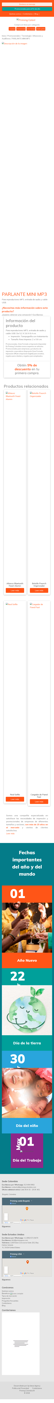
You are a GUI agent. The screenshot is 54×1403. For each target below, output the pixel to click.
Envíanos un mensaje (27, 4)
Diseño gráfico (41, 29)
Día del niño (27, 1125)
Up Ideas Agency (33, 1386)
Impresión (12, 29)
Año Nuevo (27, 960)
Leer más (15, 590)
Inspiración (6, 1298)
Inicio (4, 36)
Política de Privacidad (20, 1388)
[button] (5, 1027)
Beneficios (6, 1293)
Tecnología (26, 36)
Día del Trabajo (27, 1160)
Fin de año (27, 9)
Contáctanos (28, 14)
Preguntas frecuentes (10, 1301)
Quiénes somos (15, 14)
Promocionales (21, 29)
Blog (36, 14)
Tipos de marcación (9, 1296)
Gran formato (31, 29)
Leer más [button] (10, 833)
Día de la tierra (27, 1043)
